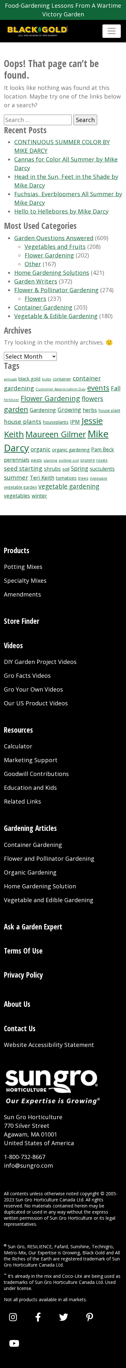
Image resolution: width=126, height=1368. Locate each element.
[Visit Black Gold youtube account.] (14, 1343)
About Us (17, 1004)
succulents (102, 469)
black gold (29, 379)
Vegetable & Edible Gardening (56, 316)
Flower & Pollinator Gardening (56, 290)
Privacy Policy (23, 975)
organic (40, 449)
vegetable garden (20, 487)
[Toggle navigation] (111, 31)
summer (16, 477)
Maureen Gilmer (56, 434)
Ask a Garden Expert (33, 927)
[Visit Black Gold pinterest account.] (89, 1317)
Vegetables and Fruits (55, 246)
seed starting (23, 468)
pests (36, 460)
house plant (109, 410)
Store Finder (21, 621)
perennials (16, 460)
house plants (22, 421)
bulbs (46, 379)
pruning (87, 460)
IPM (75, 421)
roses (102, 460)
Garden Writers (35, 281)
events (98, 387)
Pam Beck (102, 449)
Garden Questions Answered (53, 238)
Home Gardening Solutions (51, 272)
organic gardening (70, 450)
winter (39, 495)
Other (33, 264)
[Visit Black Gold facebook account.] (38, 1317)
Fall (116, 388)
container (62, 379)
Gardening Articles (30, 828)
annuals (10, 379)
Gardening (43, 410)
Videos (13, 645)
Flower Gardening (49, 255)
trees (83, 478)
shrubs (52, 469)
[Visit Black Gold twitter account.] (63, 1317)
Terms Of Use (23, 951)
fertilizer (11, 399)
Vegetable (98, 478)
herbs (90, 410)
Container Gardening (43, 307)
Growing (69, 410)
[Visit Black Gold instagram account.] (13, 1317)
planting (50, 460)
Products (16, 550)
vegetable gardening (68, 486)
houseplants (55, 422)
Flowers (35, 298)
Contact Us (20, 1028)
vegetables (17, 495)
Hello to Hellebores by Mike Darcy (61, 211)
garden (16, 409)
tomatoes (66, 478)
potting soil (69, 460)
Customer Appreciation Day (61, 389)
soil (65, 469)
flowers (92, 398)
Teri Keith (42, 477)
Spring (79, 468)
